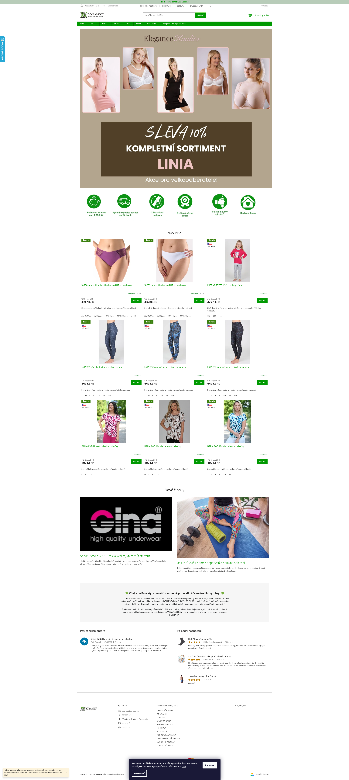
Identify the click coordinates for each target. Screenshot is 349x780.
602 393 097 (126, 715)
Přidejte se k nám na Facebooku (135, 719)
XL (94, 395)
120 (220, 316)
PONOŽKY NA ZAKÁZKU (166, 735)
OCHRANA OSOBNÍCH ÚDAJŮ (168, 738)
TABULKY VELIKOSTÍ (165, 724)
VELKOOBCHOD (163, 731)
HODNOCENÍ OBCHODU (166, 745)
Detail (136, 300)
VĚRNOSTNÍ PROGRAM (166, 742)
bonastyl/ (126, 723)
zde (184, 766)
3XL (104, 395)
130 (214, 316)
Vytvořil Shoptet (262, 774)
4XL (109, 395)
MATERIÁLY (161, 728)
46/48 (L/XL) (109, 316)
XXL (99, 395)
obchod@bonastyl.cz (130, 711)
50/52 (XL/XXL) (122, 316)
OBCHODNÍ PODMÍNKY (148, 6)
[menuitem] (82, 24)
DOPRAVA (180, 6)
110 (208, 316)
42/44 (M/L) (97, 316)
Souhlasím (210, 765)
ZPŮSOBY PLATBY (196, 6)
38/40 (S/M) (86, 316)
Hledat (200, 15)
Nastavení (139, 773)
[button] (94, 108)
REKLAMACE (166, 6)
